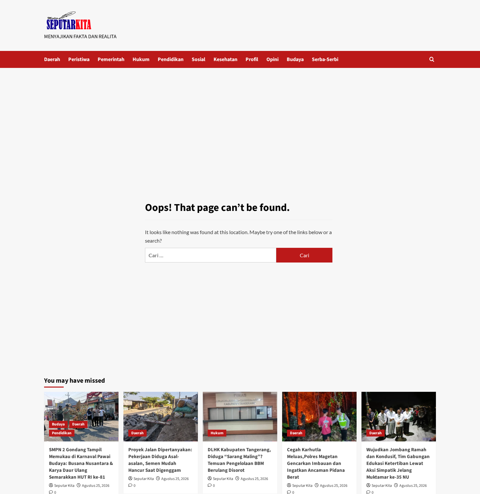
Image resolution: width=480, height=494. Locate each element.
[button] (432, 59)
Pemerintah (111, 59)
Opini (272, 59)
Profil (252, 59)
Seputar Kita (64, 485)
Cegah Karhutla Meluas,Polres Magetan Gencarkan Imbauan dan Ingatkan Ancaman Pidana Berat (316, 463)
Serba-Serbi (325, 59)
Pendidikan (171, 59)
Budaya (295, 59)
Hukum (141, 59)
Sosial (198, 59)
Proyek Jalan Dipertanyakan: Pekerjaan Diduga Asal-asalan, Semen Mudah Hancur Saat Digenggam (160, 460)
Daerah (52, 59)
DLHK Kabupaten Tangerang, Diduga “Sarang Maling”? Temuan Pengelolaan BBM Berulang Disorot (239, 460)
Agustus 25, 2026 (95, 485)
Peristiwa (78, 59)
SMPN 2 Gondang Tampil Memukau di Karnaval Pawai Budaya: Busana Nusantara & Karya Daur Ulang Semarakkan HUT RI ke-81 (81, 463)
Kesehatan (225, 59)
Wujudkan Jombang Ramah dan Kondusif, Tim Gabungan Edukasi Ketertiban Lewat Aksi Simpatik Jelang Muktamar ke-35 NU (398, 463)
